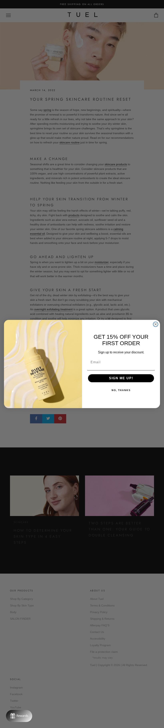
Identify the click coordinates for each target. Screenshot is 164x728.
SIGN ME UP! (121, 378)
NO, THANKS (121, 390)
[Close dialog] (155, 324)
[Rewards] (19, 716)
